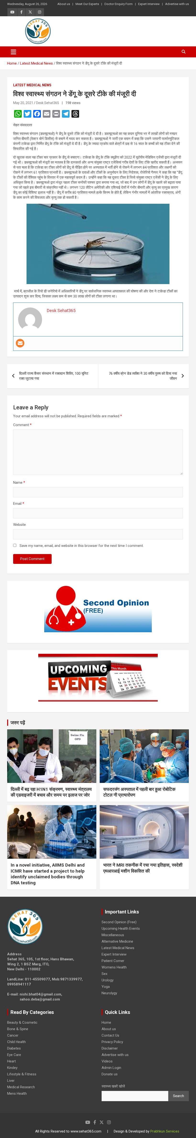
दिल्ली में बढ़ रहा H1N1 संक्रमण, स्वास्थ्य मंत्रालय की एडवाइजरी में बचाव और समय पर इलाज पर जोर (51, 792)
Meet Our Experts (87, 4)
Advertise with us (177, 4)
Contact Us (110, 1035)
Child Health (16, 1042)
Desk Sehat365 (47, 103)
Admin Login (111, 1068)
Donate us (110, 1074)
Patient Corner (113, 961)
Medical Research (21, 1087)
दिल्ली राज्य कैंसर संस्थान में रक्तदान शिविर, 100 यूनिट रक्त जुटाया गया (53, 376)
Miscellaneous (113, 935)
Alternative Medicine (117, 941)
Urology (108, 980)
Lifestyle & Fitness (21, 1074)
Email (18, 503)
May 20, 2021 (23, 103)
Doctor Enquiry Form (118, 4)
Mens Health (17, 1093)
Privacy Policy (112, 1042)
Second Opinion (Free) (119, 922)
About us (63, 4)
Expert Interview (149, 4)
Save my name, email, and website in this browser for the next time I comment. (82, 546)
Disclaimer (110, 1048)
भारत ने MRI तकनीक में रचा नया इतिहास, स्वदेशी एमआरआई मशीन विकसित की (142, 868)
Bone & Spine (17, 1029)
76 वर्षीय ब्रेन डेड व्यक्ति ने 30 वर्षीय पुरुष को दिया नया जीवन (143, 376)
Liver (11, 1080)
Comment (22, 425)
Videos (107, 1061)
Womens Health (114, 967)
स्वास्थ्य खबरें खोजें (113, 1086)
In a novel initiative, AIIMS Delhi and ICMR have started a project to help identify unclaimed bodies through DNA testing (48, 873)
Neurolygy (109, 993)
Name (19, 482)
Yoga (106, 986)
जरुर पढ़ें (18, 723)
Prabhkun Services (164, 1131)
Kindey (12, 1068)
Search (178, 1096)
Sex (104, 974)
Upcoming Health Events (121, 928)
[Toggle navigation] (13, 51)
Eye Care (14, 1055)
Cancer (12, 1035)
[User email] (20, 343)
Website (19, 524)
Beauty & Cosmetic (22, 1022)
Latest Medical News (32, 85)
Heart (11, 1061)
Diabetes (14, 1048)
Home (106, 1022)
